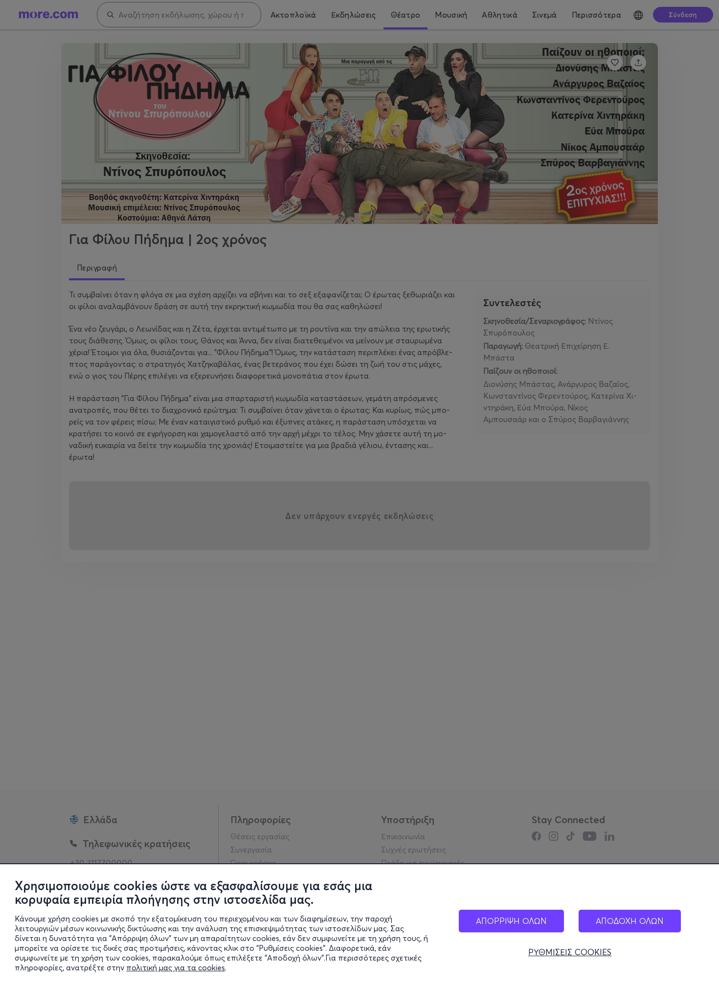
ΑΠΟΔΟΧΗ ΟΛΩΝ (630, 921)
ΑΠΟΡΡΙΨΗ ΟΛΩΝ (511, 921)
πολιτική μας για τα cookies (175, 967)
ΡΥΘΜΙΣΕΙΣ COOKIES (569, 952)
